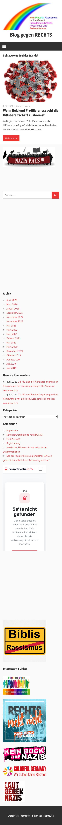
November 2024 (14, 316)
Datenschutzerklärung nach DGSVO (24, 434)
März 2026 (12, 304)
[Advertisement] (24, 244)
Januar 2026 (12, 308)
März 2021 (11, 333)
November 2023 (14, 321)
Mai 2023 (11, 325)
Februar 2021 (13, 338)
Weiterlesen (10, 138)
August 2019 (13, 359)
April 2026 (11, 300)
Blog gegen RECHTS (31, 35)
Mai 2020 (11, 342)
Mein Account (13, 438)
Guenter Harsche (23, 106)
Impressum (12, 430)
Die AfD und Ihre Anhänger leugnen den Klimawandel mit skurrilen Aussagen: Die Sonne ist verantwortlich (30, 386)
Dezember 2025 (14, 312)
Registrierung (13, 443)
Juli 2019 (11, 363)
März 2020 (12, 346)
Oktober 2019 (13, 355)
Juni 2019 (11, 367)
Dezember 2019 (14, 350)
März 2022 (11, 329)
